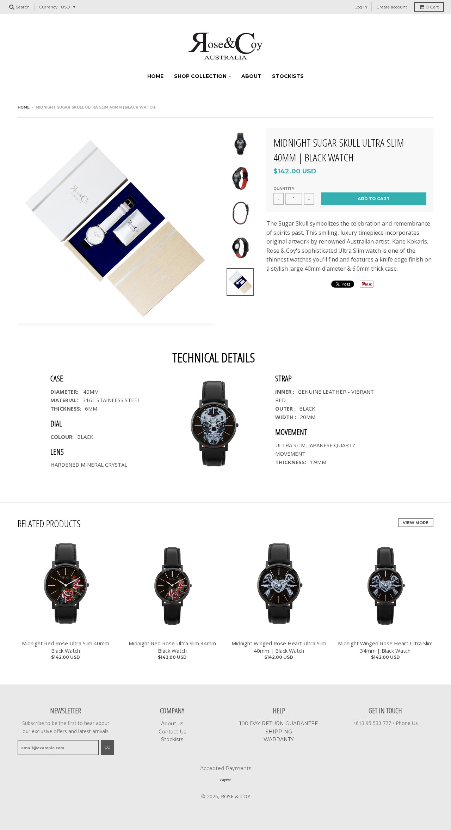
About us (172, 723)
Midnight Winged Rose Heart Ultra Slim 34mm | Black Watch (385, 647)
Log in (360, 7)
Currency (48, 7)
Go (107, 747)
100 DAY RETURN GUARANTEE (278, 723)
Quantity (283, 188)
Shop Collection (200, 76)
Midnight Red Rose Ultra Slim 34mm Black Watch (172, 647)
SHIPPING (278, 731)
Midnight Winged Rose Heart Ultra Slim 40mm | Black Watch (278, 647)
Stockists (288, 76)
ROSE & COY (235, 796)
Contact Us (172, 731)
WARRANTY (279, 739)
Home (155, 76)
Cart (432, 7)
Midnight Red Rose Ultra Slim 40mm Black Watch (65, 647)
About (251, 76)
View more (415, 522)
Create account (391, 7)
